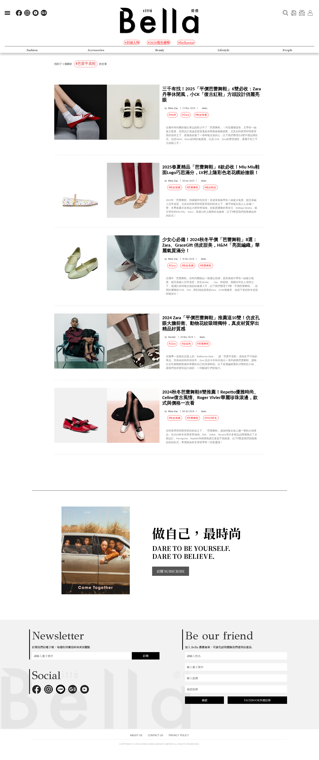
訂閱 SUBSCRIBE (170, 571)
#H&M (172, 114)
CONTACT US (155, 735)
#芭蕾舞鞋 (192, 187)
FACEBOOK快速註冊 (257, 700)
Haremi (172, 337)
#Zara (185, 114)
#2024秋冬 (211, 418)
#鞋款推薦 (201, 114)
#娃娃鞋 (186, 343)
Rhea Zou (173, 108)
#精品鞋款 (210, 187)
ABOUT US (136, 735)
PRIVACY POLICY (179, 735)
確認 (204, 700)
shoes (204, 108)
